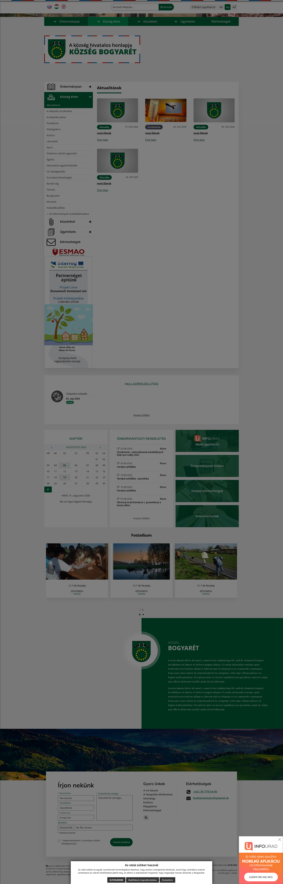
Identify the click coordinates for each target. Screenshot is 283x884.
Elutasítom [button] (167, 880)
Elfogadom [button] (116, 880)
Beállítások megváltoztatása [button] (142, 880)
